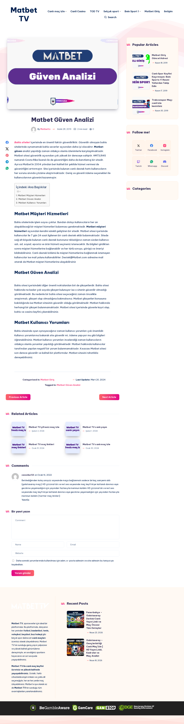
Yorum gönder (23, 573)
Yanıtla (25, 499)
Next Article (109, 397)
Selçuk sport (111, 11)
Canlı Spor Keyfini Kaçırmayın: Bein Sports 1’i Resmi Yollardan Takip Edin (162, 79)
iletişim (168, 11)
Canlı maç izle (56, 11)
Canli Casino (78, 11)
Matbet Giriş (152, 11)
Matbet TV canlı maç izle (96, 444)
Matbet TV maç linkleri (41, 444)
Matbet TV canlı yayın (95, 427)
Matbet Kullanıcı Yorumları (32, 202)
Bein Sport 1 (132, 11)
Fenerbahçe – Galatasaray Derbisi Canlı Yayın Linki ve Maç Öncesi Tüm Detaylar (94, 620)
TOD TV (94, 11)
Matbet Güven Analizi (29, 199)
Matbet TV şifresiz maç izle (44, 427)
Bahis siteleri (22, 142)
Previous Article (18, 397)
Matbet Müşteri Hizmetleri (31, 195)
